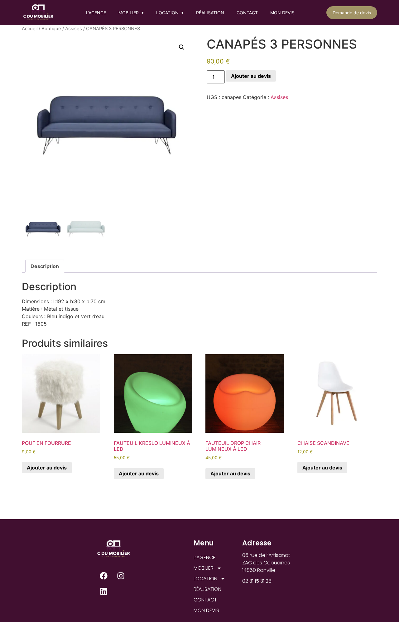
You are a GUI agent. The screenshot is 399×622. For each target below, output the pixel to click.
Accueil (29, 28)
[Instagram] (120, 575)
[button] (181, 47)
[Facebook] (103, 575)
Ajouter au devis (251, 76)
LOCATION (170, 12)
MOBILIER (131, 12)
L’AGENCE (96, 12)
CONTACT (247, 12)
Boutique (51, 28)
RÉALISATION (210, 12)
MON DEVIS (282, 12)
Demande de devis (352, 12)
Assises (73, 28)
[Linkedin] (103, 591)
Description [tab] (45, 266)
